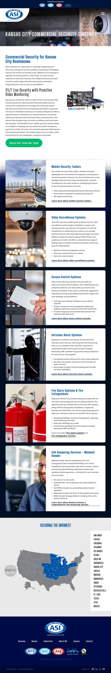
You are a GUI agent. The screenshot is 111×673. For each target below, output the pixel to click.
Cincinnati (98, 543)
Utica (96, 602)
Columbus (98, 547)
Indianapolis (98, 563)
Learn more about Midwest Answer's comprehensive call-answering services (70, 504)
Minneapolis (98, 578)
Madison (97, 574)
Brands (34, 641)
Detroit (96, 555)
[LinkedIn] (96, 669)
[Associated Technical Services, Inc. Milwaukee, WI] (42, 5)
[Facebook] (93, 669)
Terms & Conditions (26, 669)
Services (21, 641)
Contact (89, 641)
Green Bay (97, 559)
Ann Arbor (98, 535)
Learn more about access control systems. (71, 318)
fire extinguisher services (64, 436)
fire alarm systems (75, 433)
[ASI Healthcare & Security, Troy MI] (50, 5)
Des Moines (98, 551)
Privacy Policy (11, 669)
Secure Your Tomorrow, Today (24, 143)
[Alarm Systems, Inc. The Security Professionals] (14, 15)
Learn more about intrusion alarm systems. (72, 374)
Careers (76, 641)
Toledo (96, 598)
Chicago (97, 539)
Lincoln (97, 570)
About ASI (63, 641)
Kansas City (98, 566)
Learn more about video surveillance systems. (73, 260)
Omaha (96, 582)
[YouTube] (103, 669)
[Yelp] (100, 669)
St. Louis (97, 594)
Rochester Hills (100, 590)
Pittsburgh (98, 586)
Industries (48, 641)
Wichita (97, 606)
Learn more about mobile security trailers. (72, 201)
